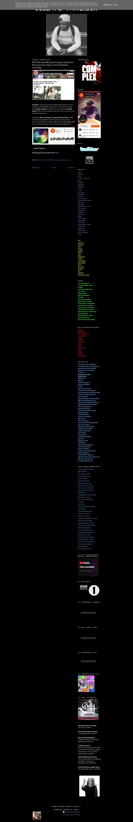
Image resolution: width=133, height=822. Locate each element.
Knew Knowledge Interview (86, 523)
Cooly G (80, 190)
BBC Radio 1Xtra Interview (85, 488)
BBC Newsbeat (82, 471)
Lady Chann (81, 210)
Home (54, 167)
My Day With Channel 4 (84, 548)
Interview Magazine (84, 382)
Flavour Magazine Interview (86, 537)
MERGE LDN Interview (84, 527)
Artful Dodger (82, 230)
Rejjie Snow (81, 214)
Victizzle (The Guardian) (85, 428)
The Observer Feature (84, 534)
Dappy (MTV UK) (83, 440)
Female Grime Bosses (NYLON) (87, 368)
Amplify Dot (81, 228)
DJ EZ (79, 172)
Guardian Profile (82, 478)
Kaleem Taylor (82, 208)
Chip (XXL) (81, 438)
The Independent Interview (86, 469)
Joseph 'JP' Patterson (72, 812)
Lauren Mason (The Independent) (88, 422)
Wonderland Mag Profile (85, 511)
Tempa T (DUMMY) (83, 448)
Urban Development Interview (86, 506)
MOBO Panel (81, 492)
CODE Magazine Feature (85, 544)
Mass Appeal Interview (84, 476)
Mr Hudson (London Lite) (85, 460)
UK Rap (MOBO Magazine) (86, 454)
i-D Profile (81, 502)
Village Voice (81, 378)
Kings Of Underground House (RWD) (88, 398)
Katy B (80, 176)
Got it (116, 5)
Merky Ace (81, 212)
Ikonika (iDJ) (81, 442)
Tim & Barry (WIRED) (84, 446)
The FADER (81, 504)
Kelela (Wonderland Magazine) (87, 390)
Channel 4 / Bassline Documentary (88, 518)
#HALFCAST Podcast (84, 497)
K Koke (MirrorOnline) (84, 436)
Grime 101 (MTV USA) (84, 388)
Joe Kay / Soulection (84, 178)
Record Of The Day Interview (86, 542)
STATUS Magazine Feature (86, 539)
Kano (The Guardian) (84, 424)
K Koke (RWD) (82, 434)
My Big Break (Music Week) (86, 532)
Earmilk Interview (83, 546)
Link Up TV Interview (84, 516)
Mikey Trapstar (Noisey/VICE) (86, 400)
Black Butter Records (84, 206)
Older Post (72, 167)
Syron (79, 234)
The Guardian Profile (84, 474)
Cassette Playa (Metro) (84, 416)
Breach (80, 188)
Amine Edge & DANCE (84, 224)
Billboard (80, 380)
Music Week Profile (83, 481)
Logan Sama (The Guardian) (86, 426)
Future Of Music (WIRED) (85, 444)
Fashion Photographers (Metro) (87, 410)
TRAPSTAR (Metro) (83, 414)
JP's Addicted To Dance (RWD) (86, 525)
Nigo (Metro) (82, 418)
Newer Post (35, 167)
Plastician (80, 182)
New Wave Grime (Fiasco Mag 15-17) (89, 457)
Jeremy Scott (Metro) (84, 408)
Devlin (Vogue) (82, 376)
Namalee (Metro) (83, 412)
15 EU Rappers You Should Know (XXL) (89, 392)
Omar (79, 180)
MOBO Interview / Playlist (85, 485)
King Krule (81, 184)
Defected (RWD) (83, 396)
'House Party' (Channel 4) (85, 530)
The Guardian (82, 509)
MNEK (80, 216)
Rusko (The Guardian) (84, 430)
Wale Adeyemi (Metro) (84, 406)
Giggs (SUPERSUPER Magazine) (87, 404)
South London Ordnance (85, 200)
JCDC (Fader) (82, 432)
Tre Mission (81, 226)
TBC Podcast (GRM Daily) (85, 499)
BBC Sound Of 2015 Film (85, 520)
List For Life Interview (84, 513)
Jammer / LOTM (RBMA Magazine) (88, 402)
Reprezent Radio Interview (86, 490)
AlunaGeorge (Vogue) (84, 374)
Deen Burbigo (82, 218)
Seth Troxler (81, 222)
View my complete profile (71, 815)
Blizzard (80, 196)
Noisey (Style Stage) (84, 384)
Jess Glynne (81, 194)
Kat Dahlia (81, 204)
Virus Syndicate (82, 198)
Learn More (107, 5)
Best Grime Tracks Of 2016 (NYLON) (88, 366)
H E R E (56, 153)
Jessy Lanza (81, 192)
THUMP (80, 386)
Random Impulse (83, 232)
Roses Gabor (81, 220)
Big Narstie (81, 186)
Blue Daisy (81, 202)
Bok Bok (80, 174)
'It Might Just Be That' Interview (87, 495)
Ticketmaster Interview (84, 483)
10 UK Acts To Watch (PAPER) (86, 394)
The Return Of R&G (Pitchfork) (87, 364)
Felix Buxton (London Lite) (85, 459)
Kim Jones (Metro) (83, 420)
